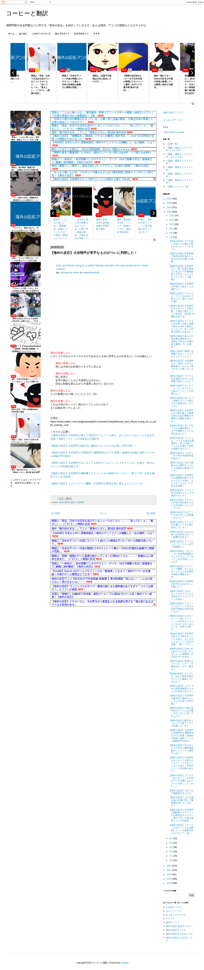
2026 (169, 198)
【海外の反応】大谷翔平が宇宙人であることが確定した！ (181, 286)
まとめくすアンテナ (173, 120)
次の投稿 (55, 513)
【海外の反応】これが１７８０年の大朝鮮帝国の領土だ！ (181, 456)
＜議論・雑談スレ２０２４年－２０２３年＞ (179, 155)
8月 (171, 233)
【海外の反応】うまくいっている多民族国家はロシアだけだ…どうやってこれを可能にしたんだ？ (181, 556)
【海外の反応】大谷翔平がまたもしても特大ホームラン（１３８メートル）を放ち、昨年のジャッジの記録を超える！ (181, 764)
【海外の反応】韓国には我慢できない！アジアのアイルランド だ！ (181, 354)
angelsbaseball (91, 272)
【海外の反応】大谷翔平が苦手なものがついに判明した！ (181, 584)
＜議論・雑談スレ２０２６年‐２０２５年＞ (179, 149)
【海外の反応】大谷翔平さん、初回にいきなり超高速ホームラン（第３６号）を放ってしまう (181, 366)
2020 (169, 874)
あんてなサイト (62, 33)
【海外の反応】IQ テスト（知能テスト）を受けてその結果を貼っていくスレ (181, 402)
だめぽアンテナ (174, 907)
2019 (169, 878)
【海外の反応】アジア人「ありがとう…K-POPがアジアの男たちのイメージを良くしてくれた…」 (181, 780)
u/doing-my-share (69, 272)
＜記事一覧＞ (172, 144)
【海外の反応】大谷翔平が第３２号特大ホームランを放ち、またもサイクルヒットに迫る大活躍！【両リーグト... (181, 639)
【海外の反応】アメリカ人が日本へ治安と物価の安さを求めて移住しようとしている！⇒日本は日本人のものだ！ (181, 326)
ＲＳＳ (96, 33)
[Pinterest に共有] (70, 498)
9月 (171, 228)
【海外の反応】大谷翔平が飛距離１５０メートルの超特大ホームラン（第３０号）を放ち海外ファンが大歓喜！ (181, 815)
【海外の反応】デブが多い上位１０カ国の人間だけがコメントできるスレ (181, 245)
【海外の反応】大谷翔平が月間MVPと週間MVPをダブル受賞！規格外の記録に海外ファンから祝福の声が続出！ (181, 735)
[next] (192, 73)
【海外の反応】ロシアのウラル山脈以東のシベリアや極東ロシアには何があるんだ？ (181, 429)
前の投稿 (151, 513)
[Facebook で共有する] (67, 498)
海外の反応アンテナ (173, 112)
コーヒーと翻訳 (27, 13)
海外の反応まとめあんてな (179, 933)
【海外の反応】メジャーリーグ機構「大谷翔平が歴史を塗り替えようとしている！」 (98, 483)
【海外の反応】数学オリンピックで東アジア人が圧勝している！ (181, 723)
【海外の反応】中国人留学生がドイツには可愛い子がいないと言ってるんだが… (181, 712)
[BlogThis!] (61, 498)
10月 (171, 224)
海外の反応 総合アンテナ (178, 926)
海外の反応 (70, 502)
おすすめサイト (81, 33)
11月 (171, 220)
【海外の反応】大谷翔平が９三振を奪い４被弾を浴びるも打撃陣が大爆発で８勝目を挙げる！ (181, 415)
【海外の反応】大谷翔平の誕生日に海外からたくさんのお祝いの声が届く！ (93, 445)
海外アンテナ (172, 922)
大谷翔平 (80, 502)
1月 (171, 860)
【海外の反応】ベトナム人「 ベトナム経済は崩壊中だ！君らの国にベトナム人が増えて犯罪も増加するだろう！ (181, 443)
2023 (169, 211)
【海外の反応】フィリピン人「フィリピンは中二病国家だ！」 (181, 544)
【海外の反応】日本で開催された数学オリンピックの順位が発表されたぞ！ (181, 466)
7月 (171, 237)
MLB (61, 502)
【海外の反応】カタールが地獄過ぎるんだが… (181, 791)
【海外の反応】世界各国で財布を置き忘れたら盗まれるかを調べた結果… (181, 257)
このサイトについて (41, 33)
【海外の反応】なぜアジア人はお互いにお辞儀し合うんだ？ (181, 515)
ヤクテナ (170, 918)
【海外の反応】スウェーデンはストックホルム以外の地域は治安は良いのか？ (181, 607)
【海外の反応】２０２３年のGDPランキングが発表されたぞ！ (181, 493)
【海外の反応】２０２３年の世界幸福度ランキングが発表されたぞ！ (181, 688)
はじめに (23, 33)
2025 (169, 203)
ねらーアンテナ (174, 911)
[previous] (13, 73)
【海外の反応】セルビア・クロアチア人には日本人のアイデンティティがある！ (181, 595)
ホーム (11, 33)
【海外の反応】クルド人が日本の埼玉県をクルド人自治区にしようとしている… (181, 504)
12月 (171, 215)
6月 (171, 838)
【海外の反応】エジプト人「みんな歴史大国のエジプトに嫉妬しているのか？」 (181, 677)
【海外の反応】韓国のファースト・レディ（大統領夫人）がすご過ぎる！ (181, 665)
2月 (171, 856)
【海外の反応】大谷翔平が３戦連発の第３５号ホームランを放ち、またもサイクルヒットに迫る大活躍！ (181, 480)
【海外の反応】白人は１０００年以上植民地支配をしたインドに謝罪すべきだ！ (181, 749)
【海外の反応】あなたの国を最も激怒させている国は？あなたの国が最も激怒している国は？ (181, 341)
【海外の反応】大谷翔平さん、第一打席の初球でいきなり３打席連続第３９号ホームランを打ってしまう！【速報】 (181, 273)
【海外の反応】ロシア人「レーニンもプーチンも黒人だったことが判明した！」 (181, 389)
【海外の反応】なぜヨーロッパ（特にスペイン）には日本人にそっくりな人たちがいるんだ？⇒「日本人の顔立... (181, 623)
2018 (169, 883)
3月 (171, 851)
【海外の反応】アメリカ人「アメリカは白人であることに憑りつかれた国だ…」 (181, 297)
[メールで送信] (58, 498)
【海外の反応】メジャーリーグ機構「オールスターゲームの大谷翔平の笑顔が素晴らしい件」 (181, 571)
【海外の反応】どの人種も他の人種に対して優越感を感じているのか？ (181, 801)
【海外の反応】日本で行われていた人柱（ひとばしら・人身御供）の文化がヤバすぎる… (181, 652)
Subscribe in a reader (174, 132)
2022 (169, 865)
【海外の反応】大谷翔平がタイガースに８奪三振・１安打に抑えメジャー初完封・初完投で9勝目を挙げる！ (182, 311)
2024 (169, 207)
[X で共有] (64, 498)
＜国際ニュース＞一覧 (177, 186)
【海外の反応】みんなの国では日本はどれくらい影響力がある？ (181, 534)
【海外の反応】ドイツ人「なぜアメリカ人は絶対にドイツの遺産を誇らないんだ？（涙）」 (181, 829)
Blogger (125, 962)
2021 (169, 870)
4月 (171, 847)
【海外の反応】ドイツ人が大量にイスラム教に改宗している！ (181, 525)
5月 (171, 843)
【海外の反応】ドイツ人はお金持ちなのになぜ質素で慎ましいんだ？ (181, 379)
